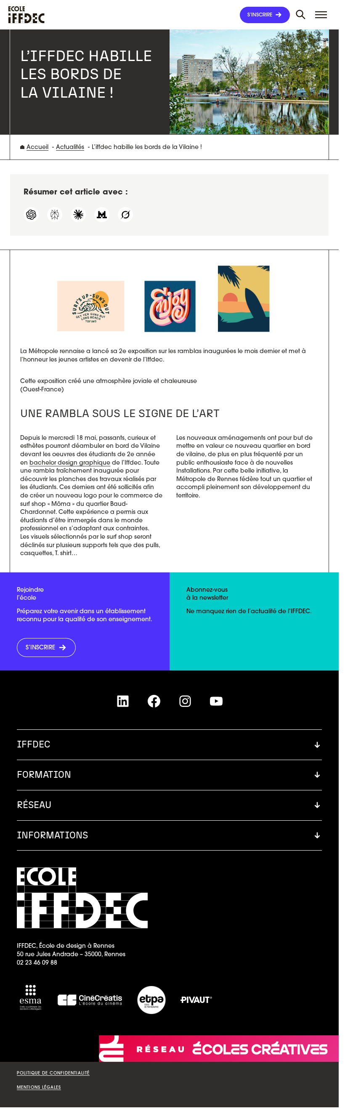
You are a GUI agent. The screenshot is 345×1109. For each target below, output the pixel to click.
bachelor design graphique (69, 462)
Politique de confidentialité (53, 1073)
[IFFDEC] (26, 14)
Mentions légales (39, 1087)
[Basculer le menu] (301, 14)
